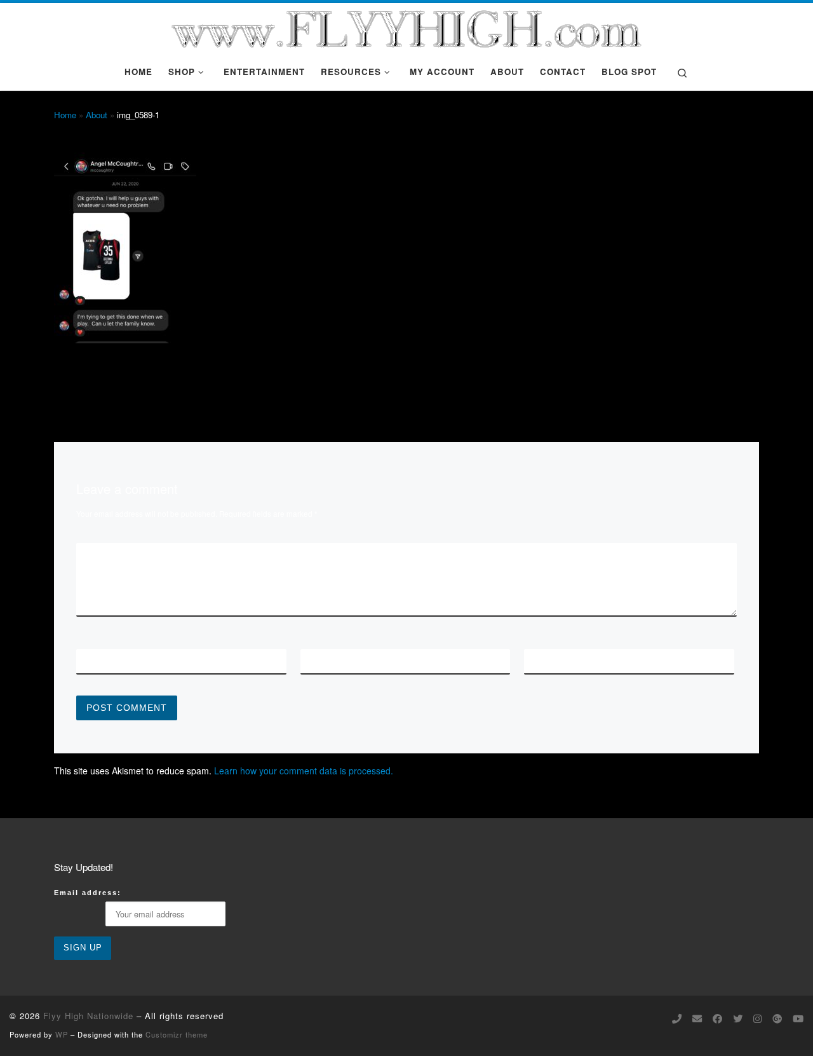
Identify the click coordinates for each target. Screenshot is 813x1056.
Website (553, 660)
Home (65, 115)
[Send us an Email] (697, 1018)
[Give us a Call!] (677, 1018)
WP (61, 1034)
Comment (111, 554)
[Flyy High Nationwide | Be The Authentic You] (406, 25)
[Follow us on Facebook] (717, 1018)
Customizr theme (176, 1034)
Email (325, 660)
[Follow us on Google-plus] (777, 1018)
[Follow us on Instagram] (757, 1018)
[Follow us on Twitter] (737, 1018)
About (96, 115)
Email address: (87, 892)
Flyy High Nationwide (88, 1016)
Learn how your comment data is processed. (303, 770)
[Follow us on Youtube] (798, 1018)
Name (99, 660)
